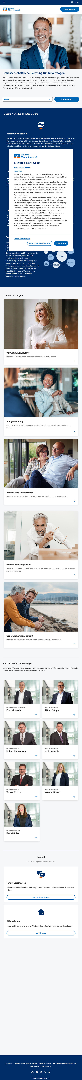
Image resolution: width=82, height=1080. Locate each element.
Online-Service (35, 1066)
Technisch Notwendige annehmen (40, 243)
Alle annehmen (61, 243)
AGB (54, 1063)
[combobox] (27, 99)
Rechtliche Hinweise (45, 1063)
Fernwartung (72, 1063)
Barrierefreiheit (62, 1063)
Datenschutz (18, 1063)
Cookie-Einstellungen (22, 239)
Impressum (9, 1063)
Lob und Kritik (46, 1066)
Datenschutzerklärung (22, 167)
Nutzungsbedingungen (30, 1063)
